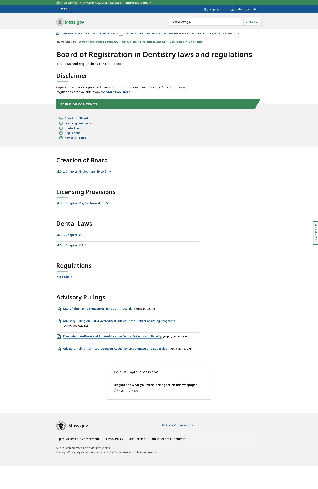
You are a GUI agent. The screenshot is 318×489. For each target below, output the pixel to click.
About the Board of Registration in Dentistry (213, 33)
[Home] (58, 33)
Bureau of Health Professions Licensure (144, 41)
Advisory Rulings (75, 138)
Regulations (72, 133)
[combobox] (215, 22)
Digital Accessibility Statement (77, 439)
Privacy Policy (114, 439)
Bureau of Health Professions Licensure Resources (155, 33)
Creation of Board (76, 118)
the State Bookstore (115, 92)
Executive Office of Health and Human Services (89, 33)
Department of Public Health (186, 41)
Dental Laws (72, 128)
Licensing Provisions (78, 123)
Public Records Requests (167, 439)
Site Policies (136, 439)
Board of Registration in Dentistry (98, 41)
